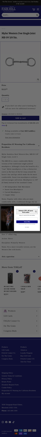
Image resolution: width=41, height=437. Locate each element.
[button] (27, 211)
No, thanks (27, 227)
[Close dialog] (39, 207)
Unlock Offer (27, 222)
